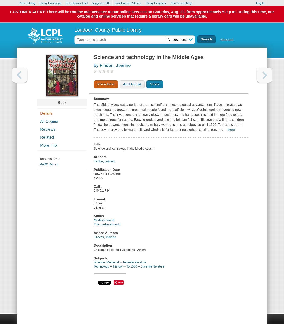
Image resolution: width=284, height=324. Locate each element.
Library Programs (155, 3)
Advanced (226, 39)
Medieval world (104, 220)
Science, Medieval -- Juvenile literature (120, 262)
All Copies (49, 121)
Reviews (48, 129)
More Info (48, 145)
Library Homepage (50, 3)
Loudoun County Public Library (108, 30)
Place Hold (105, 84)
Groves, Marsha (105, 237)
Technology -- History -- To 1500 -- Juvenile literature (129, 266)
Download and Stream (128, 3)
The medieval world (107, 224)
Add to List (132, 84)
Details (46, 113)
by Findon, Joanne (112, 65)
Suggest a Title (101, 3)
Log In (260, 3)
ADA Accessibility (181, 3)
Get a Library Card (76, 3)
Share (154, 84)
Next (264, 75)
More (231, 129)
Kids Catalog (27, 3)
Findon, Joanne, (104, 161)
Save (120, 282)
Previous (19, 75)
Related (47, 137)
